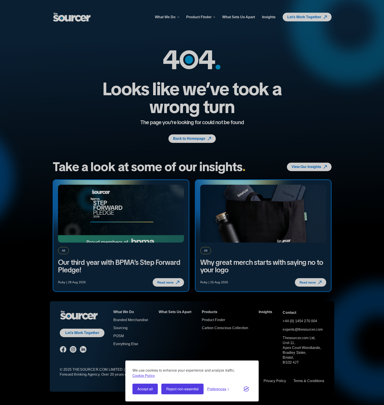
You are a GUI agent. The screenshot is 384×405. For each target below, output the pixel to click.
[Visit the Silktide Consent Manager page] (246, 389)
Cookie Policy (143, 375)
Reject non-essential (182, 388)
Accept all (145, 388)
